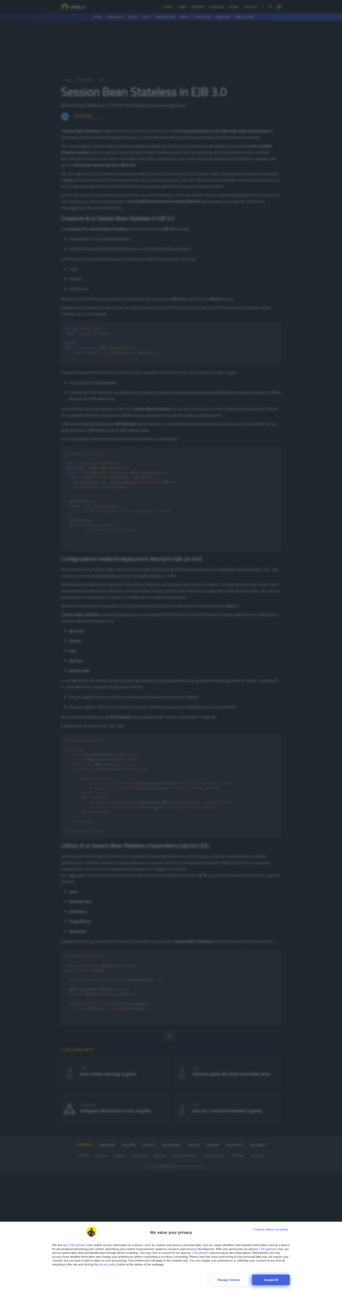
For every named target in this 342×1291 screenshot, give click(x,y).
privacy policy (108, 1264)
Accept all (271, 1280)
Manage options (229, 1280)
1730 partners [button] (77, 1245)
